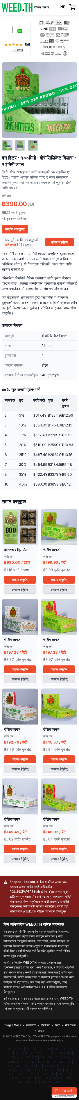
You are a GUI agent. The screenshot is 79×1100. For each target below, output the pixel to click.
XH (16, 1078)
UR (42, 1057)
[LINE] (17, 29)
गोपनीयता (45, 1025)
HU (10, 1065)
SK (54, 1065)
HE (25, 1074)
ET (32, 1070)
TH (17, 1053)
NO (46, 1065)
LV (25, 1070)
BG (11, 1070)
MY (68, 1053)
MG (31, 1078)
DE (70, 1049)
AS (43, 1082)
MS (39, 1053)
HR (61, 1065)
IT (26, 1061)
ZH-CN (18, 1049)
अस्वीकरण (31, 1025)
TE (54, 1078)
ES (34, 1049)
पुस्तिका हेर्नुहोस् (59, 242)
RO (18, 1065)
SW (45, 1074)
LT (18, 1070)
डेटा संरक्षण (70, 1025)
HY (21, 1057)
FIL (53, 1053)
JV (64, 1057)
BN (49, 1049)
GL (60, 1070)
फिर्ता (57, 1025)
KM (61, 1053)
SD (50, 1082)
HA (53, 1074)
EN (8, 1049)
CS (69, 1061)
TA (46, 1078)
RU (56, 1049)
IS (46, 1070)
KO (25, 1053)
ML (61, 1078)
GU (21, 1082)
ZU (60, 1074)
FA (18, 1074)
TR (47, 1061)
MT (67, 1070)
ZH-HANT (14, 1061)
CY (11, 1074)
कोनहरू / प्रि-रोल (16, 549)
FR (10, 1053)
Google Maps (12, 1025)
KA (14, 1057)
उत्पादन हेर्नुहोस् (20, 589)
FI (39, 1065)
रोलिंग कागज (51, 549)
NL (32, 1061)
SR (68, 1065)
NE (29, 1057)
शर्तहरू (41, 1030)
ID (46, 1053)
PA (28, 1082)
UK (54, 1061)
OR (36, 1082)
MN (50, 1057)
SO (39, 1078)
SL (39, 1070)
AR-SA (35, 1074)
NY (23, 1078)
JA (63, 1049)
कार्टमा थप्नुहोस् (15, 229)
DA (33, 1065)
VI (32, 1053)
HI (27, 1049)
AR (41, 1049)
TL (57, 1057)
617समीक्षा (17, 50)
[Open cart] (72, 7)
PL (39, 1061)
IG (9, 1078)
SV (25, 1065)
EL (61, 1061)
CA (52, 1070)
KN (69, 1078)
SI (35, 1057)
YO (68, 1074)
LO (58, 1082)
